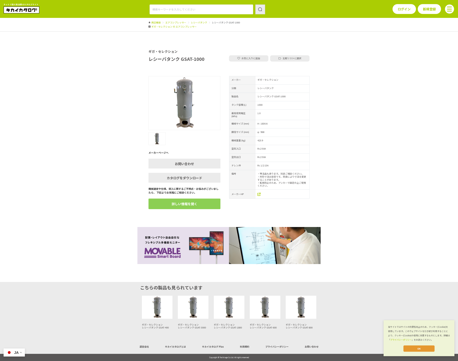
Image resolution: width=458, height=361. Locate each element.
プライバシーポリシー (401, 339)
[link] (156, 22)
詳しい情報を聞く (184, 203)
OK (419, 348)
